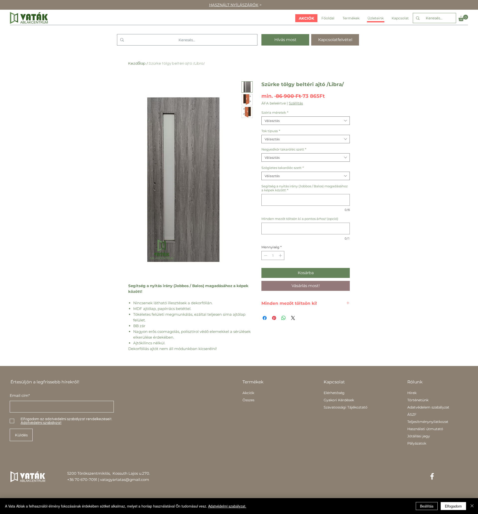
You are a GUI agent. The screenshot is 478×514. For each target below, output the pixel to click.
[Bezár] (472, 506)
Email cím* (20, 395)
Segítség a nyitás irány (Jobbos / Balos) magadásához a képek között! (304, 188)
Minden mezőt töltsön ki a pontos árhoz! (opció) (299, 219)
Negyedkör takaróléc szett (283, 149)
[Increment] (281, 255)
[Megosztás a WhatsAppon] (284, 318)
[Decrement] (265, 255)
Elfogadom (453, 506)
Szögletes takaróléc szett (282, 168)
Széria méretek (274, 112)
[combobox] (305, 120)
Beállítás (426, 506)
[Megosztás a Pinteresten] (274, 318)
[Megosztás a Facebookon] (265, 318)
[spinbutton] (273, 255)
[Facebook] (432, 476)
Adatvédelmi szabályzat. (227, 506)
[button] (463, 18)
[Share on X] (293, 318)
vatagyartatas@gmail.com (124, 479)
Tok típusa (270, 131)
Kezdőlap (137, 63)
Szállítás (296, 103)
